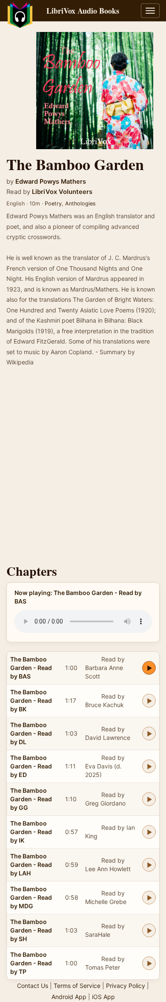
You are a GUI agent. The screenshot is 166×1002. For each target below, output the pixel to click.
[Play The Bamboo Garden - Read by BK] (149, 700)
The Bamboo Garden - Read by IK (31, 832)
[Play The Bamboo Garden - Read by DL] (149, 733)
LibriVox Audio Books (82, 10)
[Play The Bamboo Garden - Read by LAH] (149, 865)
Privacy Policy (125, 985)
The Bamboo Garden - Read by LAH (31, 864)
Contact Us (32, 985)
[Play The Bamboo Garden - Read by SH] (149, 930)
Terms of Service (77, 985)
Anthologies (80, 203)
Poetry (53, 203)
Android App (69, 996)
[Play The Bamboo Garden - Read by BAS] (149, 668)
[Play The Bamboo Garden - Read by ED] (149, 766)
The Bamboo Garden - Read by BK (31, 700)
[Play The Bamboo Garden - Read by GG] (149, 799)
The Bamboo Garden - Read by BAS (31, 667)
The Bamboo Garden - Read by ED (31, 766)
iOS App (103, 996)
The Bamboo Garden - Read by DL (31, 733)
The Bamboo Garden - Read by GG (31, 799)
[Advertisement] (83, 468)
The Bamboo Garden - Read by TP (31, 963)
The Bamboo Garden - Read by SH (31, 930)
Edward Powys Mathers (50, 181)
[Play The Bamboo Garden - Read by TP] (149, 963)
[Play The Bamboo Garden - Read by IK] (149, 832)
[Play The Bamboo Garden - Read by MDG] (149, 897)
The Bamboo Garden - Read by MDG (31, 897)
